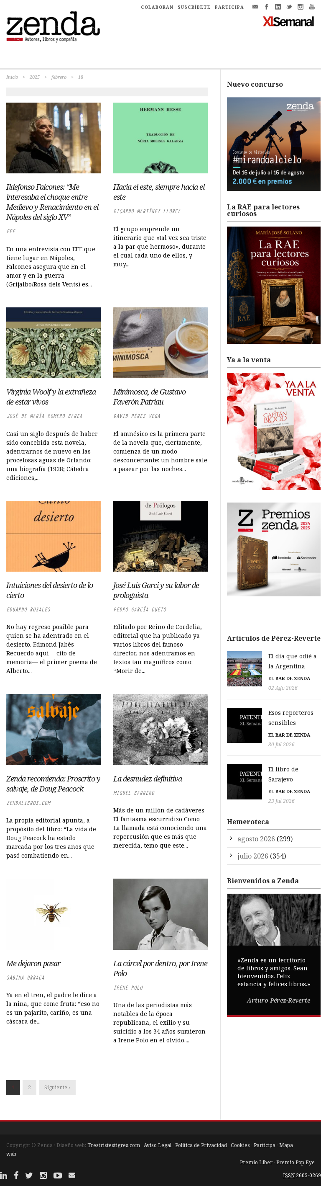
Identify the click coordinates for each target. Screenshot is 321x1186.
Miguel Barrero (133, 793)
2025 (35, 77)
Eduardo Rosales (28, 609)
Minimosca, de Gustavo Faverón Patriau (149, 397)
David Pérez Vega (136, 416)
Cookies (240, 1145)
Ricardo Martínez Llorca (147, 211)
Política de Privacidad (201, 1145)
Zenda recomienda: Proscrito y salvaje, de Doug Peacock (53, 783)
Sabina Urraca (25, 977)
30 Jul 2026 (281, 744)
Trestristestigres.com (113, 1145)
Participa (264, 1145)
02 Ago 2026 (283, 687)
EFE (10, 231)
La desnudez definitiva (147, 778)
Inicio (12, 77)
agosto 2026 (256, 838)
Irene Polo (128, 987)
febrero (58, 77)
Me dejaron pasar (33, 963)
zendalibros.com (28, 803)
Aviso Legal (157, 1145)
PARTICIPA (229, 7)
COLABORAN (157, 7)
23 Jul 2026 (281, 800)
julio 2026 (252, 856)
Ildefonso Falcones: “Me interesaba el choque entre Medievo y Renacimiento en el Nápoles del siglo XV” (52, 202)
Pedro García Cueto (139, 609)
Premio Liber (256, 1162)
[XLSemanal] (288, 21)
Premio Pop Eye (295, 1162)
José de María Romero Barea (44, 416)
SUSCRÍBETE (194, 7)
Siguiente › (57, 1087)
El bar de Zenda (289, 678)
